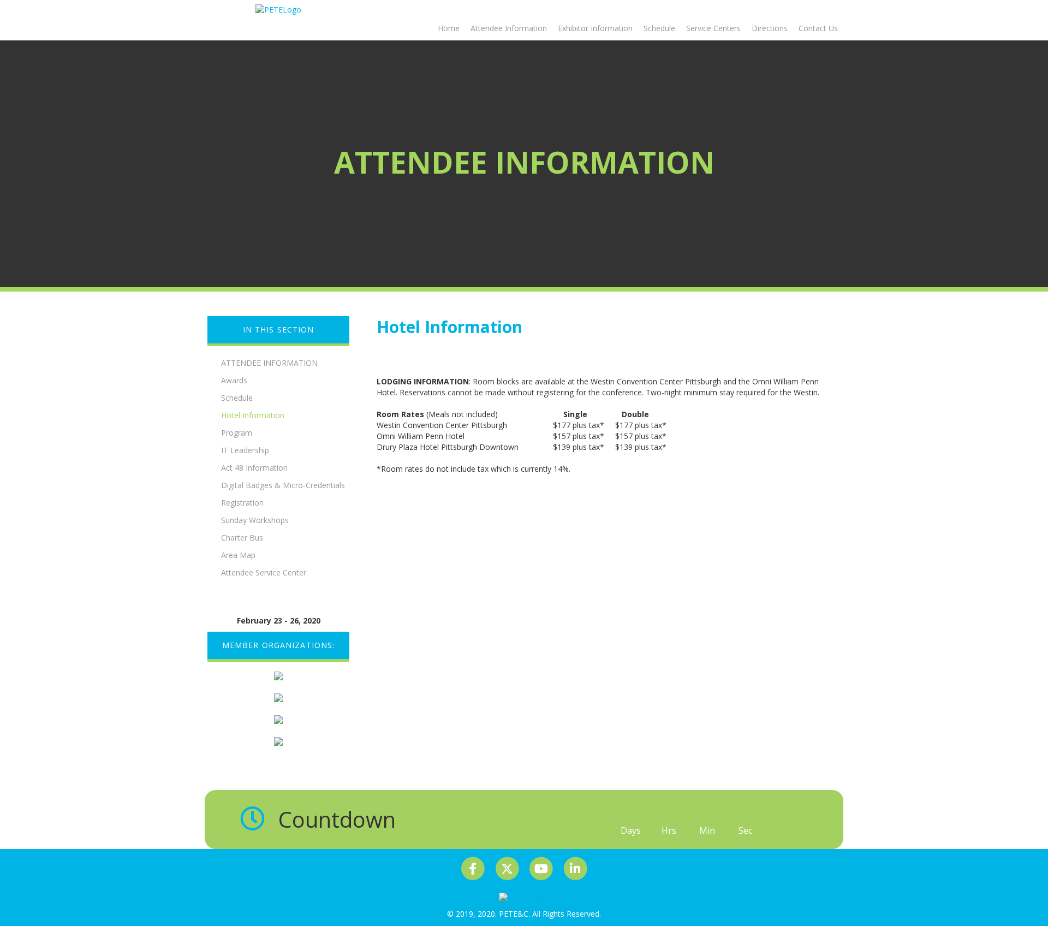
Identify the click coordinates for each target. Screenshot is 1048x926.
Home (449, 28)
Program (236, 433)
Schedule (659, 28)
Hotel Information (252, 415)
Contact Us (818, 28)
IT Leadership (245, 450)
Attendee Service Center (263, 572)
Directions (770, 28)
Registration (242, 502)
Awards (234, 380)
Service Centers (713, 28)
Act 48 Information (254, 467)
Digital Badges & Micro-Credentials (283, 485)
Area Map (238, 555)
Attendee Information (509, 28)
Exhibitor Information (595, 28)
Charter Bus (242, 537)
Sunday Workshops (255, 520)
